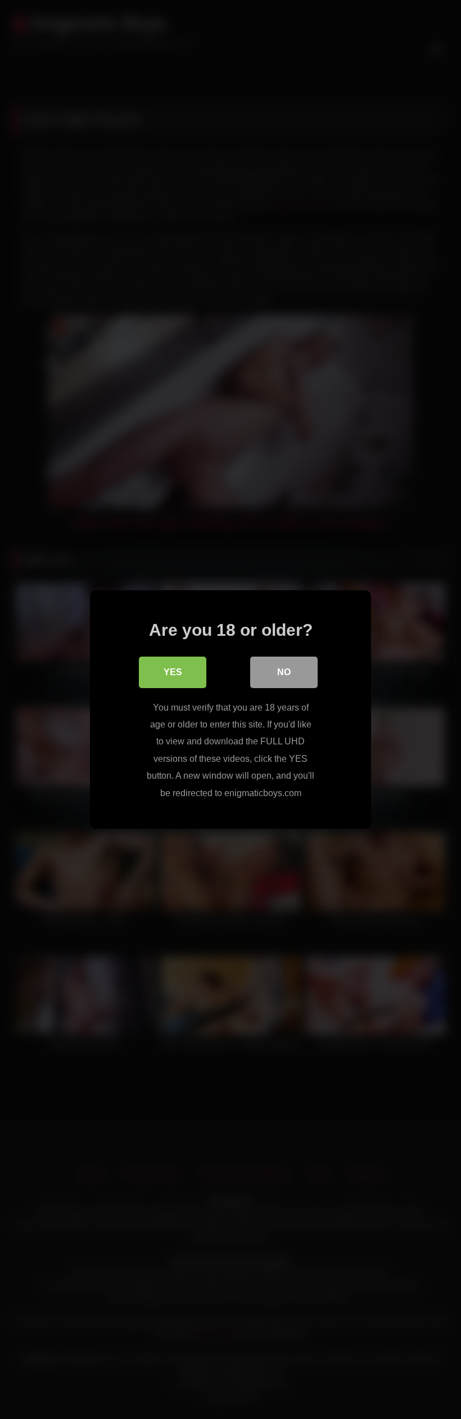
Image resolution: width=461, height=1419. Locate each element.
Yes (173, 672)
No (284, 672)
